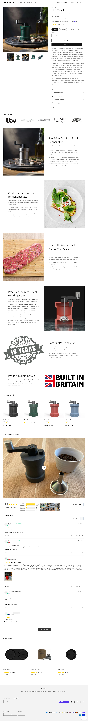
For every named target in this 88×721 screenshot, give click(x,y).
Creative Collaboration (34, 691)
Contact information (42, 718)
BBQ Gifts (48, 694)
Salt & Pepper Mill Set (74, 29)
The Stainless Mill (8, 532)
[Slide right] (46, 57)
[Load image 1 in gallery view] (10, 57)
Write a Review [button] (78, 504)
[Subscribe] (26, 701)
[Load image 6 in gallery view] (41, 57)
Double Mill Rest (6, 669)
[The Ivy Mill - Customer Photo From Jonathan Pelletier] (52, 505)
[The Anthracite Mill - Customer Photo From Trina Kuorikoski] (57, 505)
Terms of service (27, 718)
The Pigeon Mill (68, 419)
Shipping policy (34, 718)
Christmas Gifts (41, 694)
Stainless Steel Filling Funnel (36, 669)
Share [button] (54, 107)
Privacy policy (20, 718)
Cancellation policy (50, 718)
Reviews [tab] (7, 515)
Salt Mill (55, 29)
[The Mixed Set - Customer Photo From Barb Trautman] (57, 509)
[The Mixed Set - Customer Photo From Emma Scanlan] (42, 505)
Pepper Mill (63, 29)
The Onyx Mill (6, 419)
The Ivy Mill (26, 419)
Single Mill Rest (61, 669)
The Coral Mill (47, 419)
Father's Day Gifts (62, 691)
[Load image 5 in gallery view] (33, 57)
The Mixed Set (7, 583)
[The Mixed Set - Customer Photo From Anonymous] (47, 509)
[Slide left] (4, 57)
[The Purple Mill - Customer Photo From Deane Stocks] (47, 505)
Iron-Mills (8, 718)
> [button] (44, 629)
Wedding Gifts (44, 691)
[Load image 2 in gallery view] (18, 57)
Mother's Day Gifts (52, 691)
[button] (77, 2)
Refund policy (13, 718)
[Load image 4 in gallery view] (25, 57)
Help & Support (24, 691)
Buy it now (66, 44)
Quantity (53, 32)
